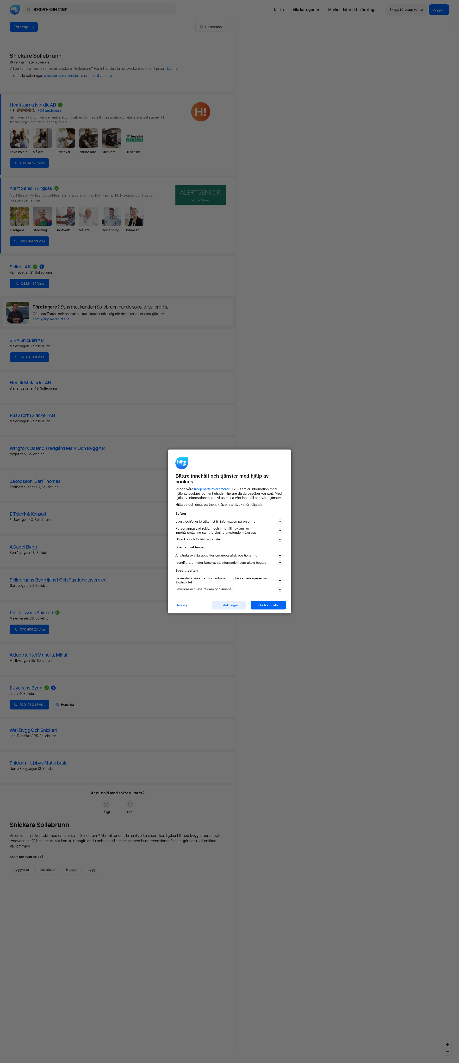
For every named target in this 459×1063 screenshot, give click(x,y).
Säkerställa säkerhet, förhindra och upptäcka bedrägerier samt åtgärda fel (223, 580)
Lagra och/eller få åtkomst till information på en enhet (215, 522)
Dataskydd (183, 605)
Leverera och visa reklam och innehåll (204, 589)
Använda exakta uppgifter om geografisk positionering (216, 555)
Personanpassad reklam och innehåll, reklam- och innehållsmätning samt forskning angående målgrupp (215, 530)
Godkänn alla (268, 605)
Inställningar (229, 605)
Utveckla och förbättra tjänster (198, 539)
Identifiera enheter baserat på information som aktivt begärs (221, 562)
